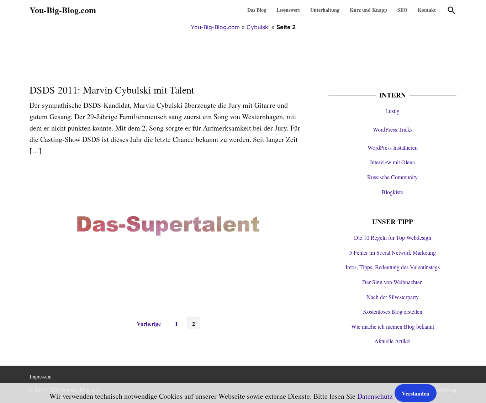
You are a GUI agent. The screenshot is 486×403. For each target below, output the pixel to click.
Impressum (41, 376)
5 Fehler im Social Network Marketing (392, 252)
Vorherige (149, 323)
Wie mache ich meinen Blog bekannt (392, 326)
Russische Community (392, 177)
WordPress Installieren (393, 147)
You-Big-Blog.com (63, 10)
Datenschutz (375, 396)
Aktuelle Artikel (392, 341)
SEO (402, 10)
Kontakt (427, 10)
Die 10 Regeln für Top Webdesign (392, 237)
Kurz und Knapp (368, 10)
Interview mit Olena (392, 162)
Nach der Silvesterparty (392, 297)
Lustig (392, 111)
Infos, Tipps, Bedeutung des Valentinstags (392, 267)
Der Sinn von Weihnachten (392, 282)
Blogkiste (392, 192)
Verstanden (415, 393)
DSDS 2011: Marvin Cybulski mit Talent (112, 89)
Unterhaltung (324, 10)
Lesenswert (288, 10)
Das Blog (256, 10)
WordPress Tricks (392, 129)
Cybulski (258, 27)
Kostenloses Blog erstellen (392, 311)
